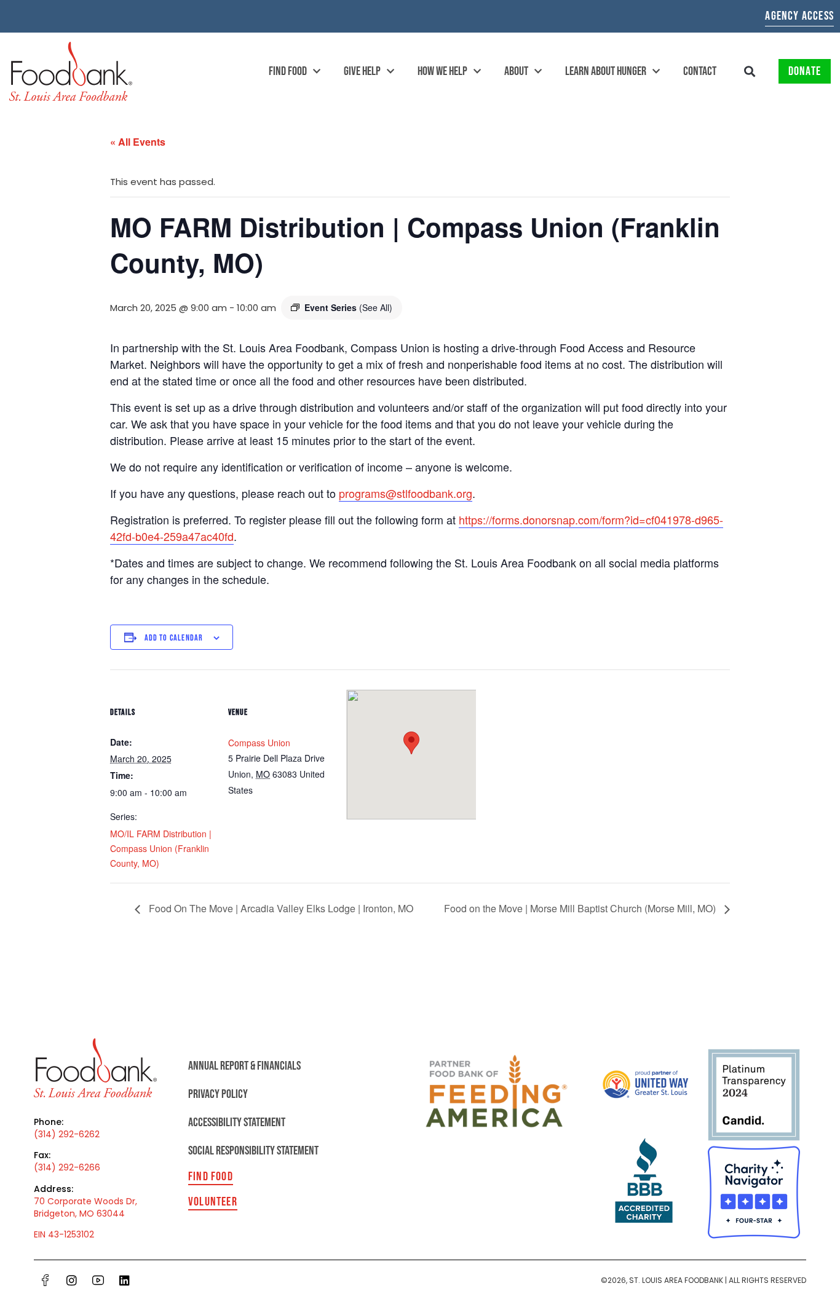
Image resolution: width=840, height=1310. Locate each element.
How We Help (442, 71)
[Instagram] (72, 1280)
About (516, 71)
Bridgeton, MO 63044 (79, 1213)
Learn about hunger (605, 71)
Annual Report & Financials (244, 1066)
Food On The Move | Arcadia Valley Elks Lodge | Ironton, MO (279, 908)
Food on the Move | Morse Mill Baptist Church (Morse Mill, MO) (581, 908)
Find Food (288, 71)
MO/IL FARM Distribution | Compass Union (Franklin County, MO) (161, 848)
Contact (699, 71)
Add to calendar (174, 638)
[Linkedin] (125, 1280)
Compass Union (259, 742)
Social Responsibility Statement (253, 1150)
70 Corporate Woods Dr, (85, 1201)
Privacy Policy (218, 1094)
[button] (750, 71)
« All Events (137, 142)
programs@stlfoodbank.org (405, 493)
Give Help (362, 71)
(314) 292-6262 (67, 1134)
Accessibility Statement (236, 1122)
